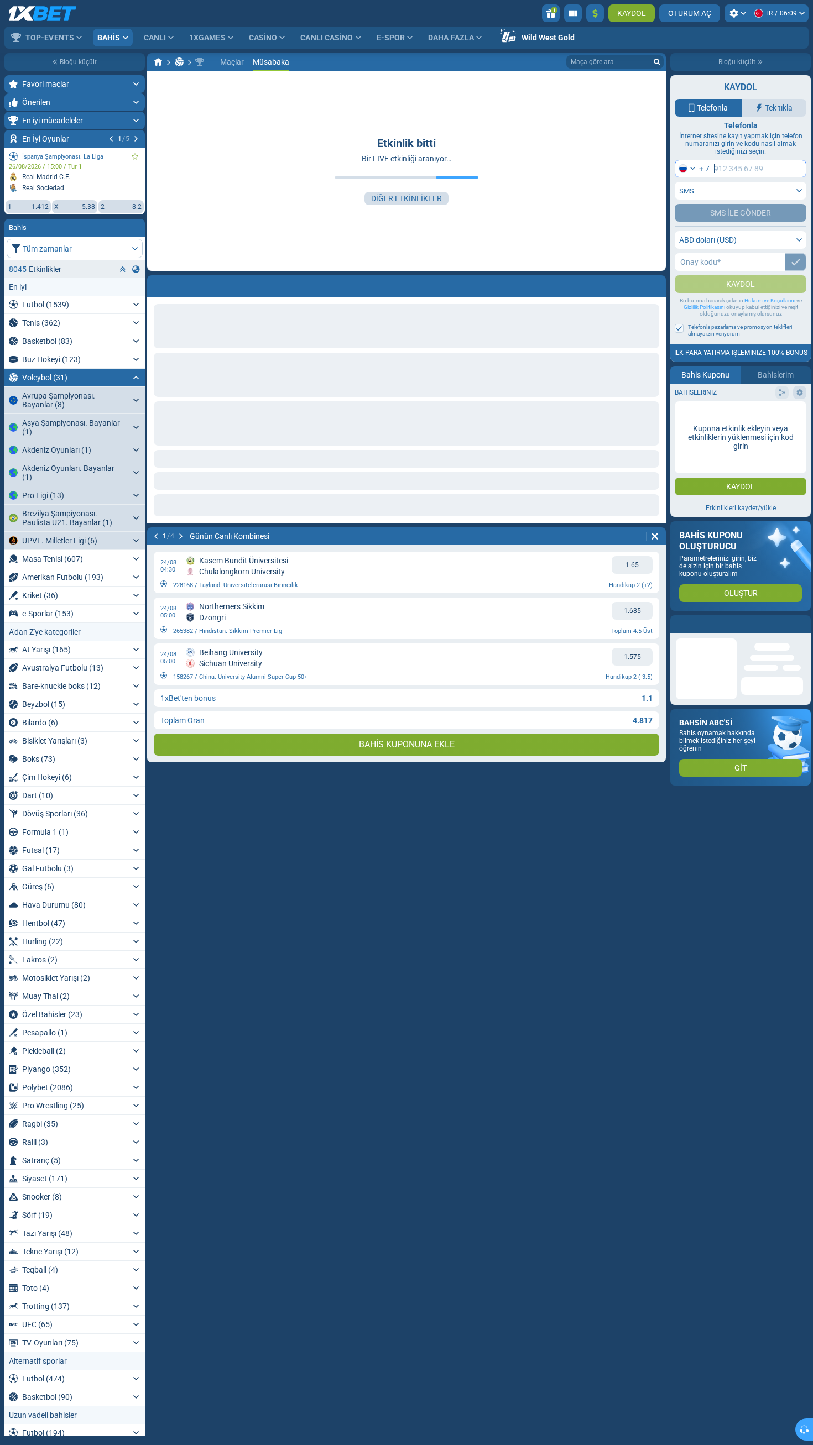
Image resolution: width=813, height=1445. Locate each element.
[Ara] (657, 62)
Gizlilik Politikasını (704, 329)
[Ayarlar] (738, 13)
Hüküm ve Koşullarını (769, 323)
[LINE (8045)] (158, 62)
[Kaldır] (654, 284)
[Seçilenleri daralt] (122, 269)
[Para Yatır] (595, 13)
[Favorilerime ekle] (134, 156)
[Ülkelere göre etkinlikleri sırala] (136, 269)
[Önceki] (111, 138)
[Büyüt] (136, 84)
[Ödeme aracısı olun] (573, 13)
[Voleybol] (179, 62)
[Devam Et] (136, 138)
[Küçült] (136, 377)
